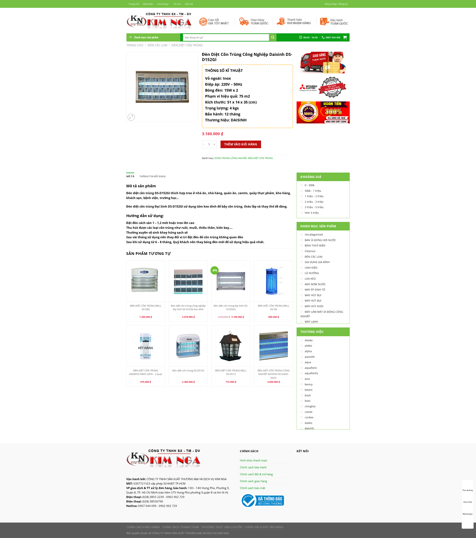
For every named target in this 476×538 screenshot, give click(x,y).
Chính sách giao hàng (253, 481)
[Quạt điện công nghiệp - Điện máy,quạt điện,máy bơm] (159, 20)
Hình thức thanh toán (253, 460)
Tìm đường (467, 490)
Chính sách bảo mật (252, 488)
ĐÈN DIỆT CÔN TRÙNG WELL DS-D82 (145, 307)
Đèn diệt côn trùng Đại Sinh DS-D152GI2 (231, 307)
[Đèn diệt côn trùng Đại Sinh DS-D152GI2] (230, 281)
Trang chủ (133, 4)
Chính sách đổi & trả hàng (256, 474)
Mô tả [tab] (130, 176)
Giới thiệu (148, 4)
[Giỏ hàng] (345, 37)
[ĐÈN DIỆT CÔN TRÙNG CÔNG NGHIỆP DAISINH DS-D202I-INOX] (273, 346)
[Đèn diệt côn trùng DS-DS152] (188, 346)
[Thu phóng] (131, 117)
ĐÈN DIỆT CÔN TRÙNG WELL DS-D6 (273, 307)
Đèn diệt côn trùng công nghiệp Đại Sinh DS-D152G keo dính (188, 307)
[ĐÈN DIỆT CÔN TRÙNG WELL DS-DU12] (230, 346)
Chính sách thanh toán (180, 527)
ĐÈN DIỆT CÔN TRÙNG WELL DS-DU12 (231, 372)
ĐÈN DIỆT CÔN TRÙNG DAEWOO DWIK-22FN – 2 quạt (145, 372)
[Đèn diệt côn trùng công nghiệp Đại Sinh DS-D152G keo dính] (188, 281)
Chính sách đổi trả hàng (264, 527)
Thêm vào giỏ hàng (240, 144)
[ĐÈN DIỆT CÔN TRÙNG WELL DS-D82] (145, 281)
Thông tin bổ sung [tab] (152, 176)
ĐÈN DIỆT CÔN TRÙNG (187, 45)
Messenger (468, 513)
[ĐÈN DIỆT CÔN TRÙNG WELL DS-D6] (273, 281)
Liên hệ (189, 4)
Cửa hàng (162, 4)
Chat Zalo (467, 502)
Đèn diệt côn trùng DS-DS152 (188, 370)
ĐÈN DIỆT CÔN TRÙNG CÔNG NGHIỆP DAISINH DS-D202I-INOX (274, 374)
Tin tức (177, 4)
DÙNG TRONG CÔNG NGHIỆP (230, 158)
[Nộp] (272, 37)
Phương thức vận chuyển (222, 527)
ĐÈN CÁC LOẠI (157, 45)
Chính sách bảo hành (253, 467)
